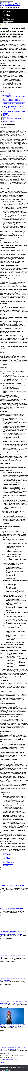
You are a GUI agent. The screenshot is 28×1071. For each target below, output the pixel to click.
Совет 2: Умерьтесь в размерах (11, 100)
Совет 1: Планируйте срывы (10, 99)
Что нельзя (6, 115)
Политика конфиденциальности (8, 1059)
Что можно (6, 114)
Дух (7, 18)
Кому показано (7, 117)
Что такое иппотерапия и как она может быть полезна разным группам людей (12, 886)
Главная (5, 10)
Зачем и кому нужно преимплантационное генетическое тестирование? (11, 909)
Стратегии (5, 120)
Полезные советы (8, 21)
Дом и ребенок (7, 11)
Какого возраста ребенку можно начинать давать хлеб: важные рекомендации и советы (13, 1025)
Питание (8, 15)
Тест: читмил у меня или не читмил (12, 118)
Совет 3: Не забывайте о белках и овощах (14, 102)
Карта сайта (3, 1062)
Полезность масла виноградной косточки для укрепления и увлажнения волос (12, 1048)
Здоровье (5, 12)
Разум (7, 17)
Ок (7, 1070)
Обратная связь (7, 22)
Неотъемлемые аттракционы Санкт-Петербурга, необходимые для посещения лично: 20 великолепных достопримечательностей (13, 933)
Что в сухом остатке (8, 121)
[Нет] (9, 1070)
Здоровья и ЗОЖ (10, 4)
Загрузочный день (8, 94)
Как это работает (7, 95)
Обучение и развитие (8, 19)
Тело (7, 14)
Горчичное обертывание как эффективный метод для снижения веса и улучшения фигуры (13, 1002)
